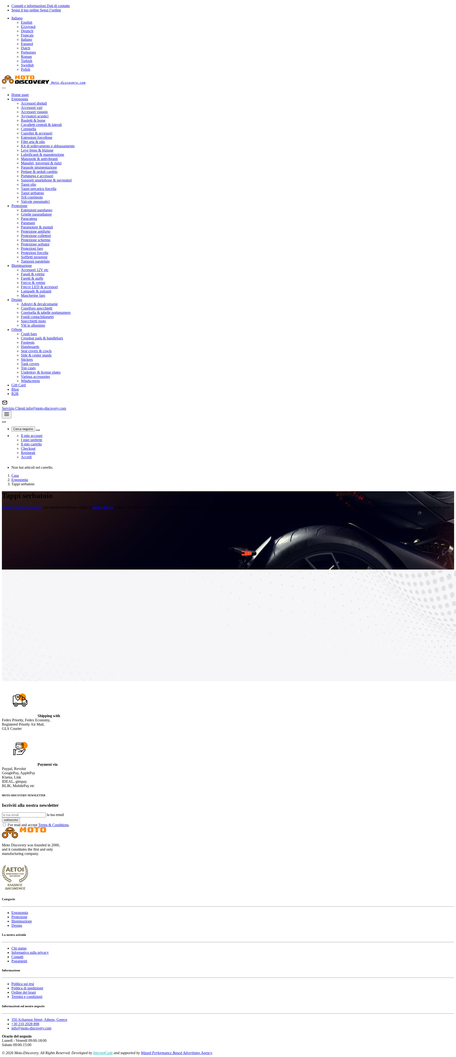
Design (16, 925)
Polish (25, 69)
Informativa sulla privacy (30, 952)
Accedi (26, 457)
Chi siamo (19, 948)
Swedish (27, 65)
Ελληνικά (28, 27)
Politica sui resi (22, 984)
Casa (15, 475)
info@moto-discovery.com (31, 1028)
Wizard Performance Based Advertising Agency (176, 1053)
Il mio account (31, 436)
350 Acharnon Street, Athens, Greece (39, 1020)
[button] (17, 18)
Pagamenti (19, 961)
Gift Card (18, 385)
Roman (26, 57)
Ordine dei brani (23, 992)
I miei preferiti (31, 440)
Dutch (25, 48)
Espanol (27, 44)
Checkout (28, 448)
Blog (15, 389)
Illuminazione (21, 921)
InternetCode (103, 1053)
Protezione (19, 917)
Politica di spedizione (27, 988)
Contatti (17, 957)
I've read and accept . (39, 825)
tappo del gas (103, 507)
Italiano (26, 39)
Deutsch (27, 31)
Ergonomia (19, 480)
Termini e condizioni (26, 997)
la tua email (55, 815)
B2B (15, 394)
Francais (27, 35)
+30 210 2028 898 (25, 1024)
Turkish (26, 61)
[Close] (4, 88)
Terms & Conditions (53, 825)
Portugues (28, 52)
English (26, 22)
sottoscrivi (11, 820)
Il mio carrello (31, 444)
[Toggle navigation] (6, 414)
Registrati (28, 453)
